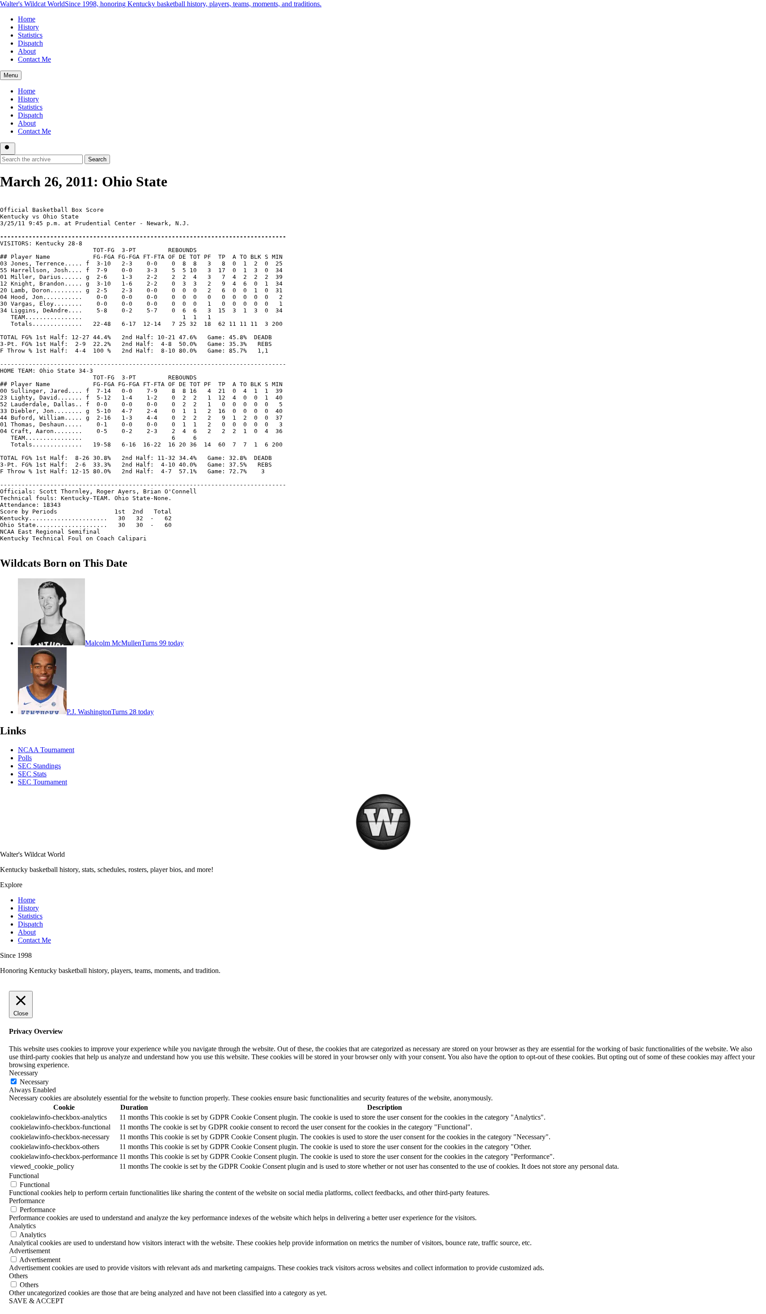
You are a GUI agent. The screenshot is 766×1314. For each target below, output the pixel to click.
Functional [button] (24, 1175)
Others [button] (18, 1276)
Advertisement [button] (29, 1251)
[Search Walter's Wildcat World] (7, 149)
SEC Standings (39, 766)
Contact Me (34, 59)
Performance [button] (27, 1200)
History (28, 27)
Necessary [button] (23, 1073)
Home (26, 19)
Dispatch (30, 43)
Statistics (30, 35)
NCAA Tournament (46, 750)
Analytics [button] (22, 1226)
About (27, 51)
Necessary (34, 1082)
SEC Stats (32, 774)
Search (97, 159)
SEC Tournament (42, 782)
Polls (25, 758)
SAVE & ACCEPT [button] (36, 1301)
